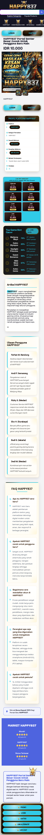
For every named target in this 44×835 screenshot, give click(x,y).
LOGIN (12, 33)
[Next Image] (40, 73)
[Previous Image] (3, 73)
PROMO (23, 807)
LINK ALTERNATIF (23, 824)
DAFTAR (32, 33)
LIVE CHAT (23, 830)
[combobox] (19, 12)
